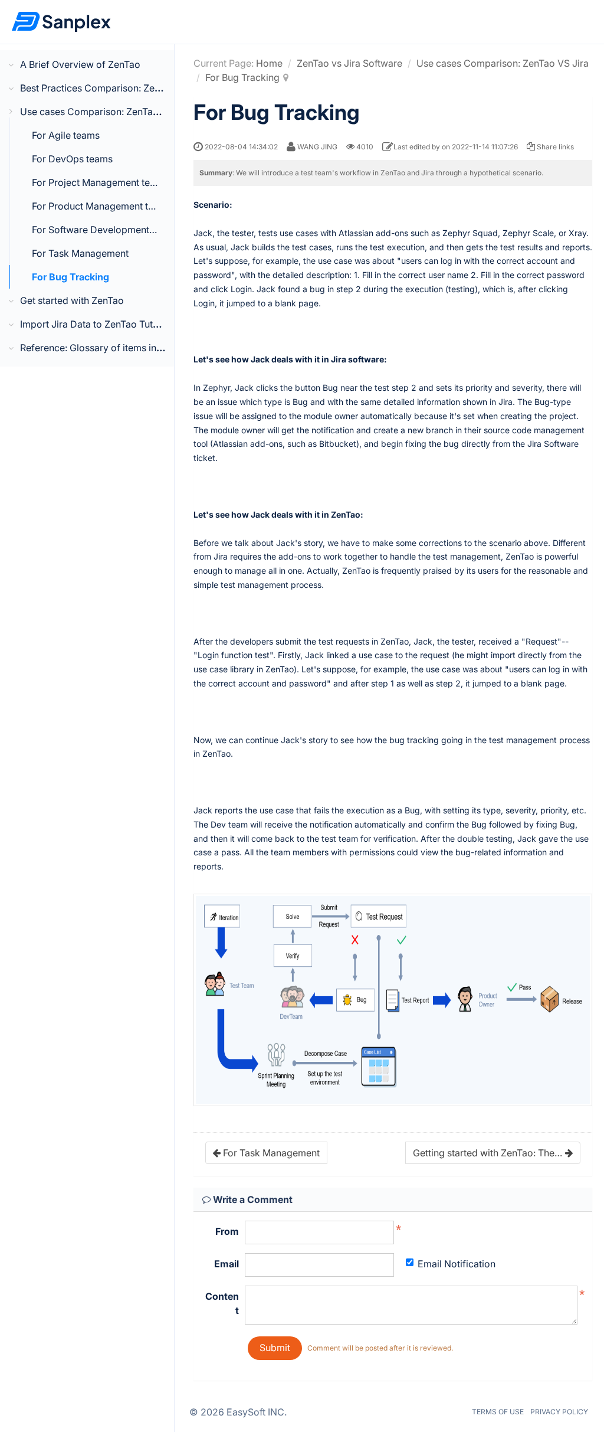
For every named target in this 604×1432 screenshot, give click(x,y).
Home (269, 63)
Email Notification (456, 1264)
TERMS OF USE (498, 1411)
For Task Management (80, 253)
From (227, 1231)
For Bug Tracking (70, 277)
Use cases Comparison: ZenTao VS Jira (502, 63)
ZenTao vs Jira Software (349, 63)
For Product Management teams (102, 206)
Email (226, 1264)
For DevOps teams (72, 159)
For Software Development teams (105, 230)
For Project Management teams (100, 182)
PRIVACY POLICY (559, 1411)
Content (222, 1303)
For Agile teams (66, 135)
